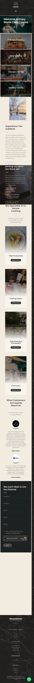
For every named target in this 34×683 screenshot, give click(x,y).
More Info (16, 260)
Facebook (16, 668)
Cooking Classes (16, 298)
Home (15, 633)
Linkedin (16, 672)
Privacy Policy (16, 533)
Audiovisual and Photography (16, 342)
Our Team (16, 635)
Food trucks (15, 386)
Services (16, 636)
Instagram (16, 670)
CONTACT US (8, 27)
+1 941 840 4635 (16, 660)
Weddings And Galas (15, 647)
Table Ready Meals (16, 256)
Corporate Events (16, 645)
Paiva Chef (9, 676)
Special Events (16, 648)
